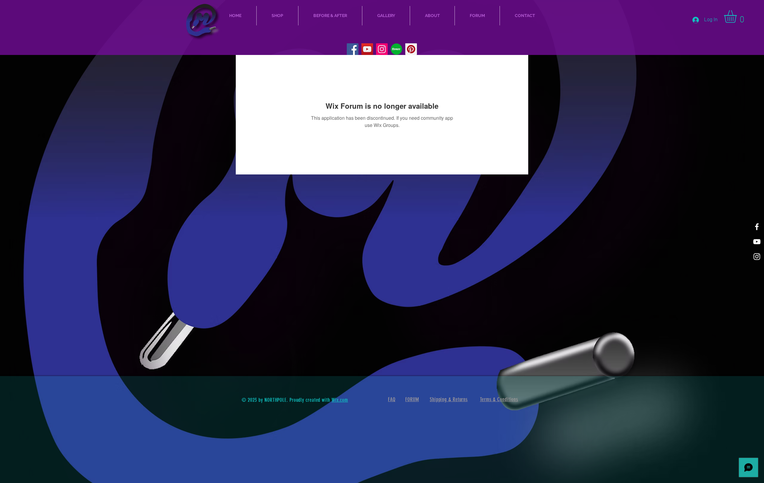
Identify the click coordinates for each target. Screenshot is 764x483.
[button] (737, 16)
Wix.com (340, 400)
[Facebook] (352, 49)
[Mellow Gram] (756, 256)
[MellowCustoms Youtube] (756, 241)
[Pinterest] (411, 49)
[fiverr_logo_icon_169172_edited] (396, 49)
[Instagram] (382, 49)
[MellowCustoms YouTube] (367, 49)
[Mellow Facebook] (756, 226)
